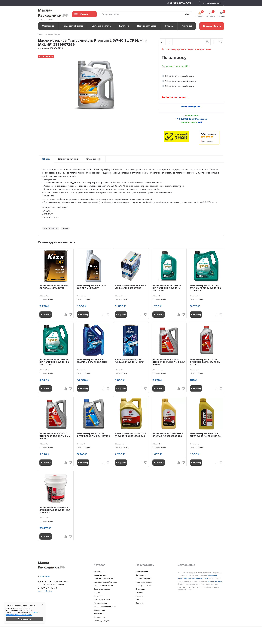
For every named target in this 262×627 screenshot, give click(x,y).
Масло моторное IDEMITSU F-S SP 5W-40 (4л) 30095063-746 (130, 434)
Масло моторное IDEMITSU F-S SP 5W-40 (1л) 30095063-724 (168, 434)
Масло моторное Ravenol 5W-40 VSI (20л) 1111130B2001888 (131, 286)
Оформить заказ (142, 575)
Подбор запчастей (146, 26)
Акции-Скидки (54, 34)
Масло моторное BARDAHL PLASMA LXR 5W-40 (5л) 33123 (92, 360)
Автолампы (98, 614)
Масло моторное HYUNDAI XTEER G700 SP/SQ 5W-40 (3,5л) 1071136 (168, 362)
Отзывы (169, 26)
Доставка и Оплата (143, 578)
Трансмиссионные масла (104, 578)
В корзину (46, 314)
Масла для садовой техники (105, 582)
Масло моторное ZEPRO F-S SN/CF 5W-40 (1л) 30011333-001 (205, 434)
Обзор (46, 158)
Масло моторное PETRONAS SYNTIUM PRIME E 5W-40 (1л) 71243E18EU (166, 288)
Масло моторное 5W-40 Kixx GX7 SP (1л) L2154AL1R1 (91, 286)
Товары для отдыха (102, 621)
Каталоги (124, 26)
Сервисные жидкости (102, 589)
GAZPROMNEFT (50, 228)
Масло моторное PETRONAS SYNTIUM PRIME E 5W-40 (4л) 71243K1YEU (54, 362)
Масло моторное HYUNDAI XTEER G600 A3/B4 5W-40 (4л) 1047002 (54, 436)
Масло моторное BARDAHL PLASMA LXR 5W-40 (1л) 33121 (129, 360)
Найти (186, 14)
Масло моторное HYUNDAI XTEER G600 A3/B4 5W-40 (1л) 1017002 (205, 362)
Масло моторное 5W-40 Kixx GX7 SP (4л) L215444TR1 (53, 286)
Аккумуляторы (99, 610)
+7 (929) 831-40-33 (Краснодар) (191, 119)
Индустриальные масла (103, 585)
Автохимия (98, 596)
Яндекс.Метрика (215, 581)
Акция (65, 228)
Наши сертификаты (73, 26)
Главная (41, 34)
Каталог (84, 14)
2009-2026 (45, 577)
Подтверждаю (24, 619)
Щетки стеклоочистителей (105, 607)
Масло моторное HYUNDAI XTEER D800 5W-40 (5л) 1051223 (93, 434)
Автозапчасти (99, 617)
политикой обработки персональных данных (22, 613)
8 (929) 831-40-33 (180, 3)
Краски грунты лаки (102, 599)
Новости (139, 596)
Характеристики (68, 158)
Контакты (187, 26)
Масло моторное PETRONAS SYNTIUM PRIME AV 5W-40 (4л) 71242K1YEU (205, 288)
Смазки (97, 593)
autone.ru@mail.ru (45, 591)
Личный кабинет (213, 3)
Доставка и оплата (101, 26)
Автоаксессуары (101, 603)
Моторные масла (101, 575)
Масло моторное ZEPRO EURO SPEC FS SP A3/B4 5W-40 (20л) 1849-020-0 (54, 510)
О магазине (48, 26)
